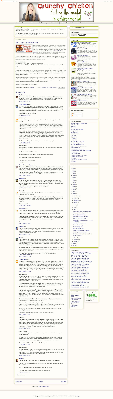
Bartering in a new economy (79, 218)
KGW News (73, 135)
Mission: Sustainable (81, 22)
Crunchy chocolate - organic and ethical (82, 211)
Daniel (20, 190)
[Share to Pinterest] (64, 88)
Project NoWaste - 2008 (76, 278)
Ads (90, 22)
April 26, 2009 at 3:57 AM (24, 101)
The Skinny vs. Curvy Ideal (83, 81)
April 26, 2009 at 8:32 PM (24, 188)
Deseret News (74, 127)
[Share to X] (61, 88)
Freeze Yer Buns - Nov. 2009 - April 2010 (80, 256)
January (76, 241)
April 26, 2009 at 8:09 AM (24, 115)
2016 (73, 180)
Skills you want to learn (78, 228)
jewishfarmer (22, 208)
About (17, 22)
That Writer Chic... (23, 94)
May (75, 207)
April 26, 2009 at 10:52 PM (25, 205)
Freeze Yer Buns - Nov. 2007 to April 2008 (80, 279)
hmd (20, 237)
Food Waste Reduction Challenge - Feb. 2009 (81, 263)
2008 (73, 243)
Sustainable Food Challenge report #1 (81, 230)
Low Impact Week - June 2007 (77, 285)
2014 (73, 184)
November (76, 197)
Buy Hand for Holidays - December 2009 (80, 255)
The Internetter (22, 259)
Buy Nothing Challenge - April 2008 (78, 276)
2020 (73, 173)
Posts (74, 113)
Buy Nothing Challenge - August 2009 (79, 259)
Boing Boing (73, 126)
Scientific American (75, 147)
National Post (74, 140)
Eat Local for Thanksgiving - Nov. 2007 (79, 281)
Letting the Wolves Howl (67, 22)
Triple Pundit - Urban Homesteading (79, 159)
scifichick (21, 226)
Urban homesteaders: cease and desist (79, 76)
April (75, 209)
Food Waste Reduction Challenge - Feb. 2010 (81, 253)
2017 (73, 179)
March (75, 237)
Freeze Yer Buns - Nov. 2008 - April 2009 (80, 264)
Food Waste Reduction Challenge (84, 94)
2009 (73, 193)
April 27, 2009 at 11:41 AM (25, 271)
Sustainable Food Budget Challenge (48, 87)
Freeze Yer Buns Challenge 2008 (84, 87)
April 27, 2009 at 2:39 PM (24, 328)
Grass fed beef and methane (79, 223)
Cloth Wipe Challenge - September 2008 (80, 267)
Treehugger (73, 158)
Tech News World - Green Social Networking (81, 150)
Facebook (34, 29)
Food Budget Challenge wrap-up (80, 213)
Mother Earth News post (82, 61)
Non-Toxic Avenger (43, 22)
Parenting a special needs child (80, 232)
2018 (73, 177)
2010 (73, 191)
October (76, 198)
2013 (73, 186)
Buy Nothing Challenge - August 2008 (79, 269)
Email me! (84, 27)
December (76, 195)
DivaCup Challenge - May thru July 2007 (80, 287)
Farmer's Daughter (23, 104)
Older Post (63, 381)
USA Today (73, 161)
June (75, 205)
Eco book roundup (77, 235)
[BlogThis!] (60, 88)
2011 (73, 189)
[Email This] (58, 88)
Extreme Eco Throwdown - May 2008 (79, 275)
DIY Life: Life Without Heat (77, 129)
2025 (73, 170)
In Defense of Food (75, 301)
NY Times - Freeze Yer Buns (77, 141)
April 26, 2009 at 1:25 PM (24, 162)
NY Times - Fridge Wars (76, 143)
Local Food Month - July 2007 (77, 284)
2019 (73, 175)
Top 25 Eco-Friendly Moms (77, 156)
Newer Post (19, 381)
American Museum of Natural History (79, 123)
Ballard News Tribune (75, 125)
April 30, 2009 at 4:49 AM (24, 344)
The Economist (74, 152)
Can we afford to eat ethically (25, 254)
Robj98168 (21, 178)
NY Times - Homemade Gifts (77, 144)
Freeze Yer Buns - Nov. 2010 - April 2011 (80, 252)
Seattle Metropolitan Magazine (77, 149)
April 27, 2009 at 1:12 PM (24, 314)
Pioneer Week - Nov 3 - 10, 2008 (78, 266)
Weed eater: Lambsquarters (79, 214)
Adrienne (21, 118)
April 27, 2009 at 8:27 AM (24, 234)
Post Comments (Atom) (44, 386)
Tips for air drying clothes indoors (84, 42)
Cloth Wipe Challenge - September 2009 (80, 258)
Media (23, 22)
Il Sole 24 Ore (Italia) (75, 134)
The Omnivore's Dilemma (74, 306)
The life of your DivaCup (82, 55)
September (76, 200)
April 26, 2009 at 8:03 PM (24, 175)
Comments (75, 116)
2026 (73, 168)
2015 (73, 182)
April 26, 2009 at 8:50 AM (24, 142)
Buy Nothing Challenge (82, 100)
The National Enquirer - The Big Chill (79, 155)
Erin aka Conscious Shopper (26, 164)
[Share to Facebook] (63, 88)
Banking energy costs (78, 226)
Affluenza (73, 294)
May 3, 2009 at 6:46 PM (24, 372)
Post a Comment (21, 375)
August (75, 202)
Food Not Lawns (74, 299)
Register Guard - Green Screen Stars (79, 146)
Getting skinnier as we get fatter (80, 216)
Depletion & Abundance (76, 298)
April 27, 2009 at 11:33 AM (25, 256)
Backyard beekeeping (78, 225)
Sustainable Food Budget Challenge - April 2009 (81, 261)
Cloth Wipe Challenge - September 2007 (80, 282)
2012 (73, 188)
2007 (73, 245)
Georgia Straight (74, 131)
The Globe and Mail (75, 153)
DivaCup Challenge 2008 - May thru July (80, 273)
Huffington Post (74, 132)
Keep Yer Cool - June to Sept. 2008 (79, 270)
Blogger (77, 396)
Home (41, 381)
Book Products (54, 22)
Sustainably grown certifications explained (82, 234)
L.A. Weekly (73, 138)
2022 (73, 171)
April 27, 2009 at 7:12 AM (24, 223)
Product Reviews (32, 22)
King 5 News (74, 137)
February (76, 239)
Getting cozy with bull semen (83, 48)
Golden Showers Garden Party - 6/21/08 (80, 272)
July (75, 204)
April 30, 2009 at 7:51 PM (24, 355)
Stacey (20, 358)
